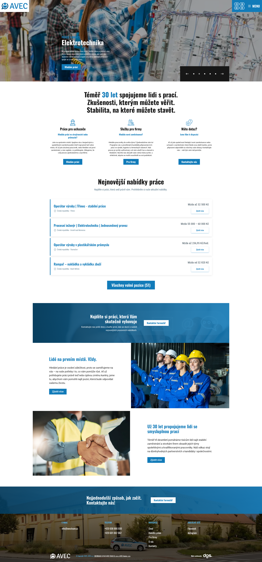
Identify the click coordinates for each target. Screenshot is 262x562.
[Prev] (187, 73)
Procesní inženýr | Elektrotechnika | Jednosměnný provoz (90, 225)
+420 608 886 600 (113, 528)
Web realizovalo (196, 556)
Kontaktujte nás (189, 162)
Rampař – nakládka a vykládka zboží (77, 264)
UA (237, 7)
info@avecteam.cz (70, 528)
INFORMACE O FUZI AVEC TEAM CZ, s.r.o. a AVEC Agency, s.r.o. (112, 556)
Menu (256, 6)
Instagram (192, 533)
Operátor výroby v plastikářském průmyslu (81, 244)
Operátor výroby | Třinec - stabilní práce (80, 205)
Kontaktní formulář (156, 323)
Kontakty (153, 546)
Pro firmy (131, 162)
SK (242, 4)
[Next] (222, 73)
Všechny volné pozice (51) (131, 285)
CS (237, 4)
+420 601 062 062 (113, 533)
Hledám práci (71, 67)
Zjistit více (200, 210)
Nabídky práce (155, 533)
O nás (151, 541)
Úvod (151, 528)
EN (242, 7)
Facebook (192, 528)
